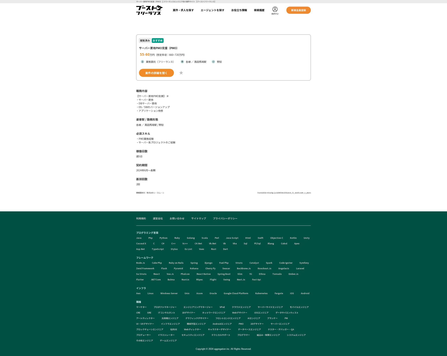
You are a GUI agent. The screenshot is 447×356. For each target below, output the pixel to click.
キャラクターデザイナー (219, 329)
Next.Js (241, 279)
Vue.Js (170, 273)
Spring (194, 262)
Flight (213, 279)
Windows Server (169, 293)
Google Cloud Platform (236, 293)
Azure (199, 293)
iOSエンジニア (261, 312)
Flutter (140, 279)
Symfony (304, 262)
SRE (149, 312)
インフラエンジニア (170, 323)
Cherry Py (210, 268)
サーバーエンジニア (280, 323)
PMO (241, 323)
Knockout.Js (264, 268)
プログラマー (243, 334)
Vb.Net (212, 243)
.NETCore (156, 279)
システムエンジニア (296, 334)
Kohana (194, 268)
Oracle (213, 293)
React (156, 273)
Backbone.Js (244, 268)
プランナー (272, 318)
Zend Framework (145, 268)
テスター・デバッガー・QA (281, 329)
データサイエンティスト (287, 312)
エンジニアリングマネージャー (198, 306)
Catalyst (254, 262)
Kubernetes (261, 293)
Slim (239, 273)
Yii (250, 273)
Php (150, 237)
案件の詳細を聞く (156, 73)
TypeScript (158, 248)
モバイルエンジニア (299, 306)
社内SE (173, 329)
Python (163, 237)
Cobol (284, 243)
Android (305, 293)
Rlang (271, 243)
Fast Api (256, 279)
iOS (292, 293)
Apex (296, 243)
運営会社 (158, 218)
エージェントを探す (212, 10)
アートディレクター (145, 318)
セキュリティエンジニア (193, 334)
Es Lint (188, 248)
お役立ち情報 (239, 10)
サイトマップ (198, 218)
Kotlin (293, 237)
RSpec (199, 279)
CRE (138, 312)
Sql (245, 243)
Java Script (232, 237)
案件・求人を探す (183, 10)
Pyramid (178, 268)
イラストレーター (166, 334)
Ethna (262, 273)
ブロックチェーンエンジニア (149, 329)
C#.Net (198, 243)
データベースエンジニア (249, 329)
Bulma (171, 279)
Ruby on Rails (176, 262)
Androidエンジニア (222, 323)
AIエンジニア (254, 318)
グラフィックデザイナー (196, 318)
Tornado (277, 273)
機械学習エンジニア (196, 323)
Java (138, 237)
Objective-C (276, 237)
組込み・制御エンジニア (268, 334)
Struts (239, 262)
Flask (164, 268)
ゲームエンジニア (168, 340)
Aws (138, 293)
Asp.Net (140, 248)
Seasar (226, 268)
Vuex (201, 248)
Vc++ (185, 243)
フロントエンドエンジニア (228, 318)
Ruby (177, 237)
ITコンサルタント (166, 312)
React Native (204, 273)
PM (286, 318)
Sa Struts (141, 273)
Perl (217, 237)
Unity (307, 237)
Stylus (174, 248)
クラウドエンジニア (241, 306)
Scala (205, 237)
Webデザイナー (239, 312)
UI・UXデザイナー (145, 323)
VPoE (222, 306)
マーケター (141, 306)
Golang (191, 237)
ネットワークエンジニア (213, 312)
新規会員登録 (298, 10)
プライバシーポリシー (225, 218)
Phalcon (185, 273)
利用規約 (141, 218)
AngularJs (283, 268)
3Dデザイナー (188, 312)
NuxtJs (185, 279)
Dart (225, 248)
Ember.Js (293, 273)
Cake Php (157, 262)
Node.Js (140, 262)
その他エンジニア (144, 340)
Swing (226, 279)
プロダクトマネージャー (165, 306)
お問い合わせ (177, 218)
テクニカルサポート (220, 334)
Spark (269, 262)
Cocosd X (141, 243)
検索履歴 (259, 10)
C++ (173, 243)
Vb (224, 243)
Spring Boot (224, 273)
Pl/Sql (257, 243)
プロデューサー (143, 334)
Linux (150, 293)
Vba (235, 243)
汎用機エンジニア (170, 318)
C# (163, 243)
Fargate (279, 293)
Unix (187, 293)
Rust (213, 248)
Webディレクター (192, 329)
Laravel (300, 268)
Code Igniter (285, 262)
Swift (260, 237)
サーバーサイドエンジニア (270, 306)
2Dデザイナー (257, 323)
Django (208, 262)
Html (248, 237)
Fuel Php (224, 262)
